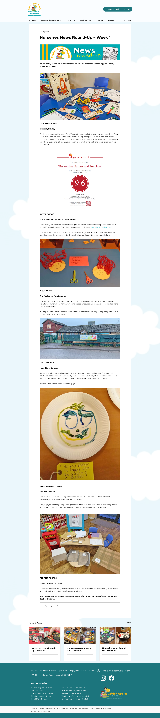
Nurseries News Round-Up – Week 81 (114, 649)
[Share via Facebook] (41, 606)
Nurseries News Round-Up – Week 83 (44, 649)
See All (128, 623)
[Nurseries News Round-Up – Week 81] (115, 635)
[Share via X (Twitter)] (46, 606)
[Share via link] (57, 606)
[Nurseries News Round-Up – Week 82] (80, 635)
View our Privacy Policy (104, 708)
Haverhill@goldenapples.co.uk (78, 670)
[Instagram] (103, 678)
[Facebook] (111, 678)
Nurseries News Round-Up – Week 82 (79, 649)
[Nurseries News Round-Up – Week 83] (44, 635)
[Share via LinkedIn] (51, 606)
